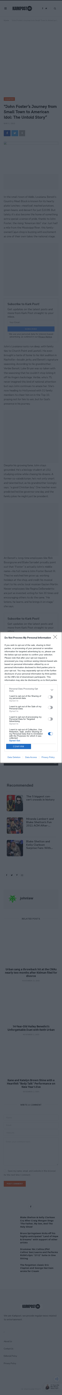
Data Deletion (14, 757)
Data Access (31, 757)
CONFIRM (18, 746)
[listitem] (31, 690)
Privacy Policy (48, 757)
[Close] (56, 638)
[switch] (50, 697)
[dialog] (31, 697)
